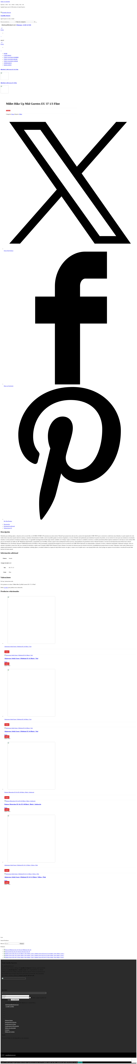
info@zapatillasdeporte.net (12, 1004)
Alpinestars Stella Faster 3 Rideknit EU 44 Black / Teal (17, 719)
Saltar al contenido (5, 1)
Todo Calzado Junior (11, 61)
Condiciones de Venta (10, 1024)
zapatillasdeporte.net (10, 1055)
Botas (12, 114)
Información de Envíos (10, 1022)
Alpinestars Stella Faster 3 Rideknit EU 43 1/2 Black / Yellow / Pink (21, 865)
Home (5, 53)
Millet (20, 114)
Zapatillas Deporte (5, 15)
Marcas (7, 65)
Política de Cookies (10, 1031)
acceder (6, 587)
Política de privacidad (10, 1028)
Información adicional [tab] (9, 526)
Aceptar (80, 1062)
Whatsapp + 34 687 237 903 (24, 25)
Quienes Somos (9, 1020)
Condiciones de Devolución (12, 1026)
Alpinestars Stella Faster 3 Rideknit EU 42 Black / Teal (17, 646)
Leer (9, 999)
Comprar (8, 110)
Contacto (7, 1030)
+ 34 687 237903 (9, 1006)
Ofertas (8, 63)
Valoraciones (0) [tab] (8, 528)
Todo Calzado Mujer (10, 59)
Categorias (7, 55)
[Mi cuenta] (1, 36)
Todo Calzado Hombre (11, 57)
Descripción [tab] (7, 524)
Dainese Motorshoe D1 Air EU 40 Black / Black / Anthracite (19, 792)
